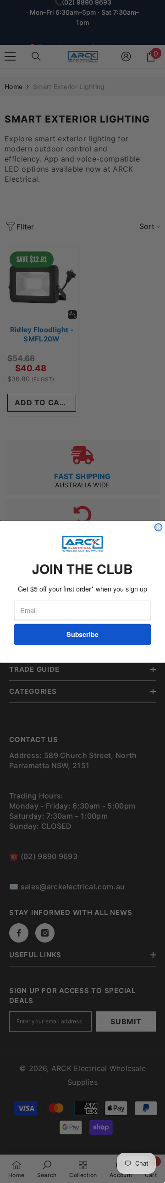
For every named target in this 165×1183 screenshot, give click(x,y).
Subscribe (82, 634)
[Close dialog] (158, 527)
